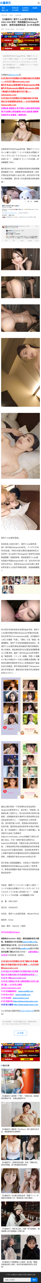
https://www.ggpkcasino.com (25, 1005)
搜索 (34, 1280)
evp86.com (25, 948)
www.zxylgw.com (27, 1011)
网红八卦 (5, 10)
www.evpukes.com (21, 998)
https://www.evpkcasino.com (25, 1001)
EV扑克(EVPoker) (12, 932)
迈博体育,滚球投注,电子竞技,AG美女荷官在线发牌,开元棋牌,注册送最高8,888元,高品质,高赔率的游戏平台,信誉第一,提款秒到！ (20, 111)
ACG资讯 (15, 10)
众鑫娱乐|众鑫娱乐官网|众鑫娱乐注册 (23, 1274)
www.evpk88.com (25, 991)
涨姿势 (34, 8)
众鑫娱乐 (5, 2)
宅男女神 (15, 8)
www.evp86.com (29, 942)
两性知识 (25, 10)
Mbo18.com (13, 75)
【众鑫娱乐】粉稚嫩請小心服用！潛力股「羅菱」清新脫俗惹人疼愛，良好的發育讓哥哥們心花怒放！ (20, 1264)
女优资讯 (25, 8)
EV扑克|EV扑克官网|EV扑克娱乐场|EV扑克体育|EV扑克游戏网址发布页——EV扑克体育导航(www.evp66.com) (20, 101)
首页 (3, 8)
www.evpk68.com (22, 995)
